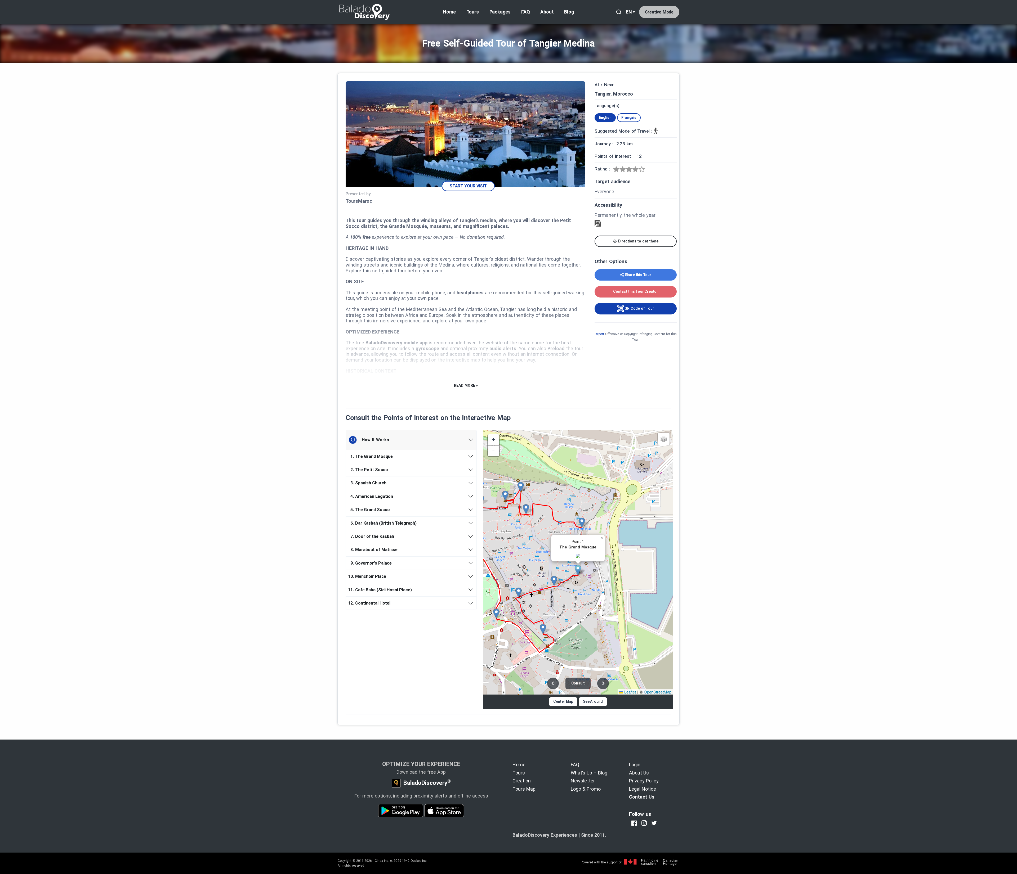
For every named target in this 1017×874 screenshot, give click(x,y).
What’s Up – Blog (589, 773)
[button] (579, 570)
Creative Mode (659, 12)
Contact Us (641, 797)
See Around (593, 701)
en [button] (629, 12)
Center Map (563, 701)
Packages (500, 12)
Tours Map (524, 789)
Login (634, 764)
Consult (578, 683)
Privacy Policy (644, 780)
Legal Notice (642, 789)
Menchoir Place (368, 576)
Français (628, 117)
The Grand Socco (370, 509)
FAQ (525, 12)
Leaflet (629, 692)
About (547, 12)
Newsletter (583, 780)
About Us (639, 773)
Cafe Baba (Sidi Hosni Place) (381, 589)
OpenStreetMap (657, 692)
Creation (521, 780)
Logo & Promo (586, 789)
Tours (472, 12)
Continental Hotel (370, 603)
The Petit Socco (369, 469)
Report (599, 334)
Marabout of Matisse (374, 549)
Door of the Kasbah (372, 536)
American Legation (371, 496)
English (605, 117)
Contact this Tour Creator (635, 291)
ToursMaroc (359, 201)
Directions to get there (637, 241)
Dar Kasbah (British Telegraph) (383, 523)
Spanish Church (368, 482)
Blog (569, 12)
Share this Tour (638, 275)
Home (449, 12)
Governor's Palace (371, 563)
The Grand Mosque (371, 456)
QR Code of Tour (639, 308)
